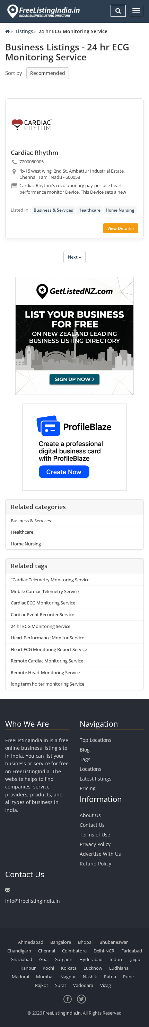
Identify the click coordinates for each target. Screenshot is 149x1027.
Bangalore (60, 942)
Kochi (48, 968)
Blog (85, 749)
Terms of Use (95, 834)
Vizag (105, 985)
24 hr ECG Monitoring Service (40, 626)
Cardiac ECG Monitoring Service (43, 603)
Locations (91, 769)
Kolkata (69, 968)
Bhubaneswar (113, 942)
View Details (120, 228)
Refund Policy (95, 863)
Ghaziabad (21, 959)
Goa (43, 959)
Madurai (20, 976)
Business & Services (53, 210)
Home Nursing (120, 210)
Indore (116, 959)
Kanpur (28, 968)
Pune (128, 976)
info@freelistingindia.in (32, 901)
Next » (74, 257)
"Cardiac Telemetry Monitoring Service (50, 580)
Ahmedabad (30, 942)
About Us (90, 815)
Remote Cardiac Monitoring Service (47, 661)
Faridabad (131, 951)
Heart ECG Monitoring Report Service (49, 649)
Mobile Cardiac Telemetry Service (45, 591)
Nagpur (68, 976)
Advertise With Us (100, 854)
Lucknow (93, 968)
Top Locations (96, 740)
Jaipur (136, 959)
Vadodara (83, 985)
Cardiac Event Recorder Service (42, 614)
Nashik (90, 976)
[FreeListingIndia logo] (44, 11)
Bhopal (85, 942)
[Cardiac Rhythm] (31, 124)
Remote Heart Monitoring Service (45, 672)
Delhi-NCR (104, 951)
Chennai (46, 951)
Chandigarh (19, 951)
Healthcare (89, 210)
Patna (110, 976)
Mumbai (44, 976)
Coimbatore (74, 951)
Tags (85, 759)
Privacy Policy (95, 844)
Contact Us (92, 825)
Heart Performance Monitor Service (47, 637)
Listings (24, 31)
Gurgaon (63, 959)
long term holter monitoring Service (47, 684)
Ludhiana (119, 968)
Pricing (88, 788)
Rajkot (41, 985)
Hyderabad (91, 959)
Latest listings (96, 778)
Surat (60, 985)
